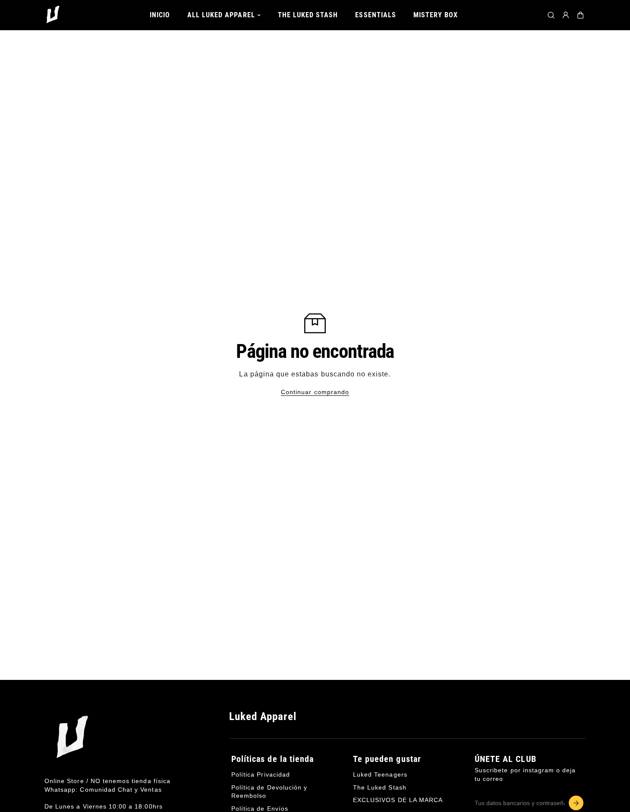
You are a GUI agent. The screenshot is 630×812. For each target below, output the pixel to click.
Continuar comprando (315, 392)
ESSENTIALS (375, 15)
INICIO (160, 15)
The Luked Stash (379, 787)
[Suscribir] (576, 803)
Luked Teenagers (380, 774)
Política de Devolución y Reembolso (269, 791)
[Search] (551, 15)
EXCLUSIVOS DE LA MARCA (398, 799)
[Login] (565, 15)
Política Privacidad (260, 774)
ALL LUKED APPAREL (221, 15)
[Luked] (53, 15)
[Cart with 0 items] (580, 15)
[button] (580, 15)
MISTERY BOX (435, 15)
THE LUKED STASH (308, 15)
